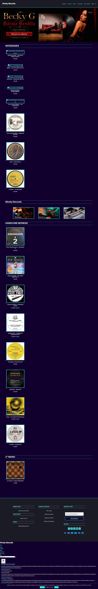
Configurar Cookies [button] (49, 587)
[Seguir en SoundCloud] (74, 529)
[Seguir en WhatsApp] (80, 529)
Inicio (1, 547)
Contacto (2, 551)
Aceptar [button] (56, 587)
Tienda (1, 548)
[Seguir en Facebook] (69, 529)
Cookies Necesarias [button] (5, 569)
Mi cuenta (2, 553)
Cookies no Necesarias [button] (6, 577)
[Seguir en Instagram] (72, 529)
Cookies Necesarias (7, 570)
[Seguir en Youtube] (77, 529)
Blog (1, 550)
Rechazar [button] (42, 587)
